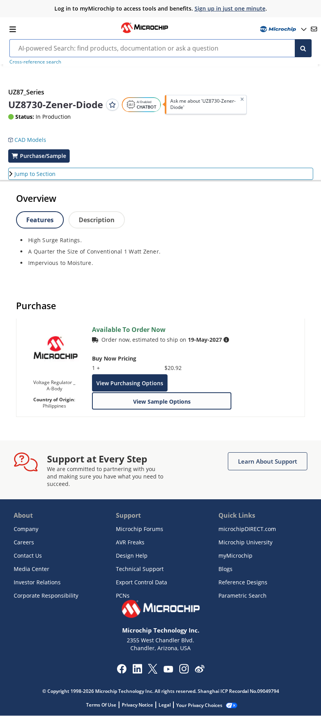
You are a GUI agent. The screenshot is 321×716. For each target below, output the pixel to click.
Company (26, 529)
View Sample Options (162, 401)
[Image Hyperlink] (144, 32)
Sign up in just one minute (230, 8)
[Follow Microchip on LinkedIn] (137, 671)
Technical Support (140, 569)
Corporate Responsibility (46, 595)
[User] (282, 29)
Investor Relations (37, 582)
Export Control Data (141, 582)
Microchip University (245, 542)
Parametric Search (242, 595)
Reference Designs (242, 582)
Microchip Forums (139, 529)
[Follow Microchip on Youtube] (168, 670)
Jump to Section (35, 174)
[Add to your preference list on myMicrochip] (112, 105)
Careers (24, 542)
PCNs (123, 595)
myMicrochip (235, 555)
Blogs (225, 569)
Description (97, 220)
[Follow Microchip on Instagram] (184, 671)
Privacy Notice (137, 704)
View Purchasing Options (129, 383)
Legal (165, 704)
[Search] (303, 48)
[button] (31, 136)
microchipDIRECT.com (247, 529)
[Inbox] (314, 29)
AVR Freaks (130, 542)
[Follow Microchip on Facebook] (121, 671)
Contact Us (28, 555)
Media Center (31, 569)
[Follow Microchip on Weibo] (199, 670)
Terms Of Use (101, 704)
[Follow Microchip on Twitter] (152, 671)
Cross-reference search (35, 61)
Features (40, 220)
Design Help (132, 555)
